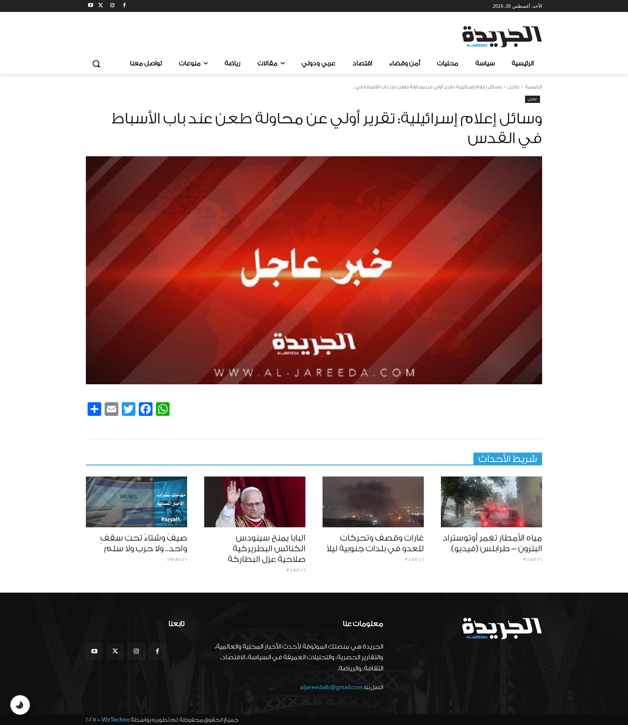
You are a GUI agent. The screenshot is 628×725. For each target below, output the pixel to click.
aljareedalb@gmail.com (331, 687)
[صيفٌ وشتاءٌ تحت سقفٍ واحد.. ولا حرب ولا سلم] (136, 502)
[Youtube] (91, 6)
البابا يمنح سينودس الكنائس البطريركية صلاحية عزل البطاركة (266, 548)
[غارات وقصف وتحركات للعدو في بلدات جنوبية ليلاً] (373, 502)
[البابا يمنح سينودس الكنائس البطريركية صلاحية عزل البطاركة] (254, 502)
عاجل (513, 87)
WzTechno (116, 719)
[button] (96, 63)
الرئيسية (533, 87)
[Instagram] (112, 6)
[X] (101, 6)
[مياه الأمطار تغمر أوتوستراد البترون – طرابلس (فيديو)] (491, 502)
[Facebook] (124, 6)
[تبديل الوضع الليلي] (20, 705)
